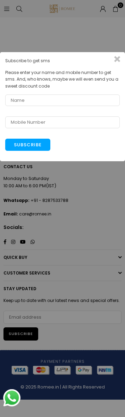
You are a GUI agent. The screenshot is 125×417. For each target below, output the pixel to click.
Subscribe (28, 144)
